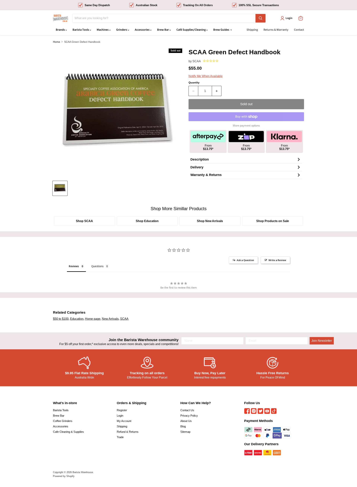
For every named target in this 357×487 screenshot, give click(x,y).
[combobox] (164, 18)
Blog (183, 426)
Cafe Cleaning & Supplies (68, 431)
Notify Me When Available (206, 76)
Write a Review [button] (277, 260)
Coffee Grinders (62, 421)
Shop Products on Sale (272, 221)
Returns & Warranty (275, 30)
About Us (186, 421)
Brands (60, 30)
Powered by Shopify (64, 476)
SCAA (196, 61)
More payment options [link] (246, 125)
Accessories (142, 30)
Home (56, 41)
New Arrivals (110, 318)
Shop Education (147, 221)
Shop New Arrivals (210, 221)
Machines (103, 30)
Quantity (194, 82)
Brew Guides (221, 30)
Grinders (122, 30)
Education (76, 318)
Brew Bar (163, 30)
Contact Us (187, 410)
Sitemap (185, 431)
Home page (92, 318)
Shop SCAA (84, 221)
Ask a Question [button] (245, 260)
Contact (299, 30)
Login (120, 415)
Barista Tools (81, 30)
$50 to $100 (61, 318)
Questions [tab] (97, 266)
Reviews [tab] (74, 266)
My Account (124, 421)
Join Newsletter (321, 340)
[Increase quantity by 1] (216, 91)
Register (122, 410)
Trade (120, 437)
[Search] (260, 18)
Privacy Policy (189, 415)
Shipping (252, 30)
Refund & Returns (128, 431)
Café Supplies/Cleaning (191, 30)
